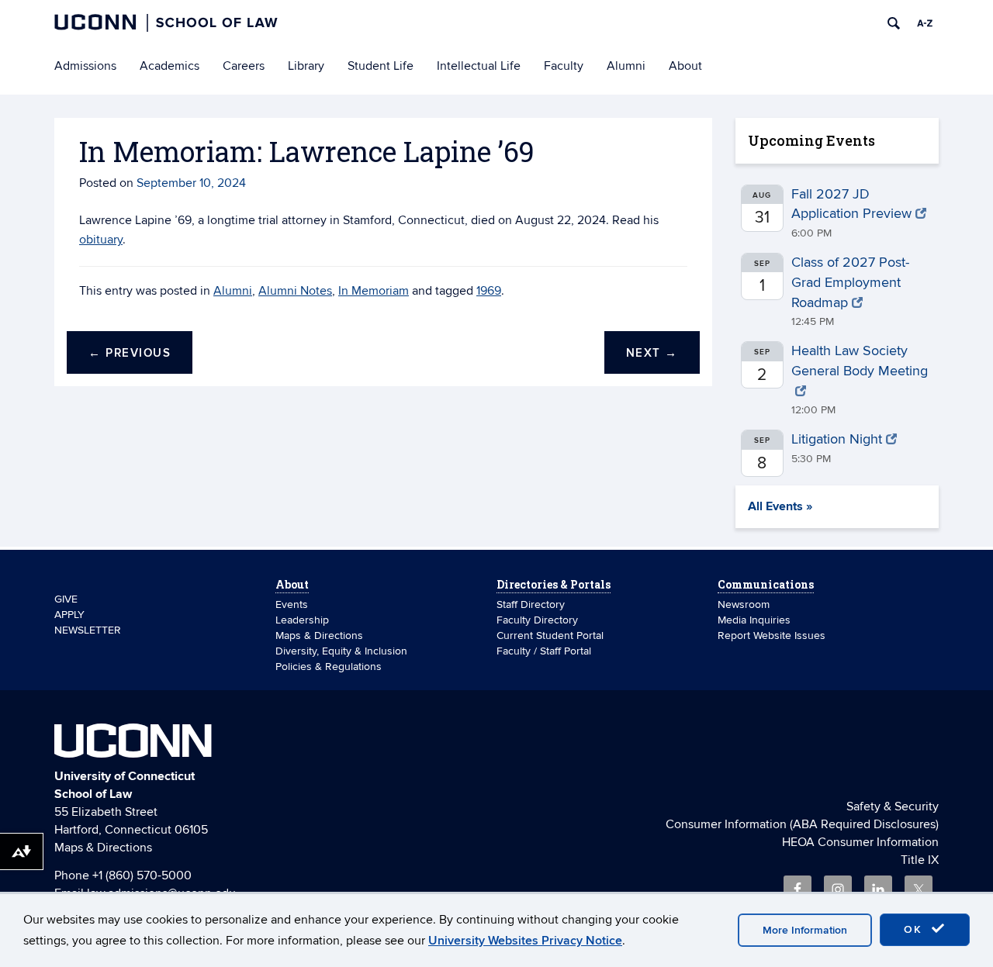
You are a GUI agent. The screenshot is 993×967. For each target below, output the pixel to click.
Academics (169, 66)
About (685, 66)
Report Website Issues (771, 635)
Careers (244, 66)
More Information (805, 930)
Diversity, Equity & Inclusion (341, 651)
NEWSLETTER (87, 630)
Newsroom (745, 604)
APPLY (69, 614)
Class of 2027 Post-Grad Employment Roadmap (850, 282)
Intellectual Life (479, 66)
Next (652, 353)
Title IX (920, 860)
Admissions (85, 66)
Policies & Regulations (328, 666)
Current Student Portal (550, 635)
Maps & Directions (319, 635)
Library (306, 66)
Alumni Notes (295, 291)
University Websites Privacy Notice (525, 940)
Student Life (380, 66)
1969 (488, 291)
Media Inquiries (754, 620)
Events (291, 604)
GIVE (66, 599)
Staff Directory (530, 604)
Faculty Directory (537, 620)
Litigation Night (836, 439)
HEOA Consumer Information (860, 842)
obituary (101, 239)
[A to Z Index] (924, 23)
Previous (129, 353)
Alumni (626, 66)
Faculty (563, 66)
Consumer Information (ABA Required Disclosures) (802, 824)
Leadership (302, 620)
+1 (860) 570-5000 (142, 875)
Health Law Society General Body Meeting (859, 361)
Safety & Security (892, 806)
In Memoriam (373, 291)
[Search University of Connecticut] (893, 23)
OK (915, 929)
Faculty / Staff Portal (543, 651)
